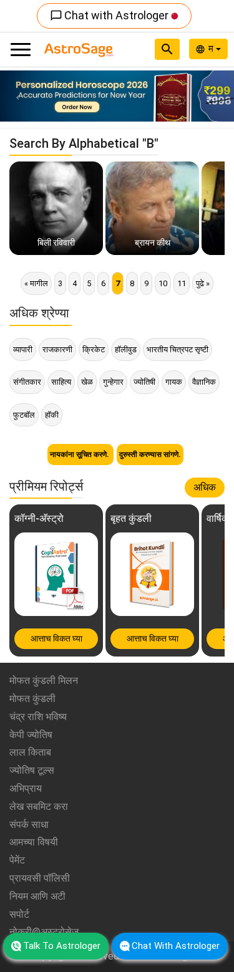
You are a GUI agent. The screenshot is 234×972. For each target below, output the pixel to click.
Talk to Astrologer (61, 945)
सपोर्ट (19, 914)
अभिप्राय (25, 788)
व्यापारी (22, 349)
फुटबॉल (24, 415)
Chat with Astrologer (110, 15)
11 (181, 283)
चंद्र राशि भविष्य (38, 717)
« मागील (36, 283)
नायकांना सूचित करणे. (80, 454)
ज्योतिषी (144, 382)
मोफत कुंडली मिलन (43, 680)
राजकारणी (57, 349)
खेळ (87, 382)
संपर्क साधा (29, 824)
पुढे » (203, 283)
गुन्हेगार (113, 382)
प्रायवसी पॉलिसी (39, 878)
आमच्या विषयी (33, 842)
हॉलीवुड (126, 349)
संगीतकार (27, 382)
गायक (173, 382)
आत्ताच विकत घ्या (56, 638)
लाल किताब (30, 752)
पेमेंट (17, 860)
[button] (17, 96)
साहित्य (61, 382)
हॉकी (52, 415)
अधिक (204, 487)
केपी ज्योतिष (30, 735)
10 (162, 283)
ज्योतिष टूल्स (31, 770)
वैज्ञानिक (204, 382)
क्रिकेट (93, 349)
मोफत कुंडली (32, 699)
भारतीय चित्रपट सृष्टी (177, 349)
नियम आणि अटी (37, 896)
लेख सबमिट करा (38, 806)
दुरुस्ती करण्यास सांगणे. (150, 454)
